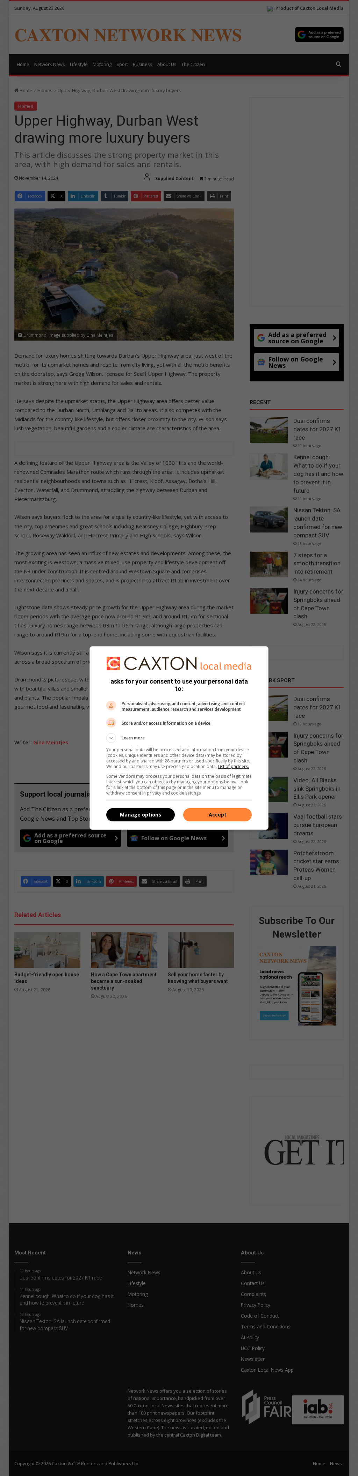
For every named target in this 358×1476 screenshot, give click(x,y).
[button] (179, 738)
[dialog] (179, 738)
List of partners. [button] (233, 766)
